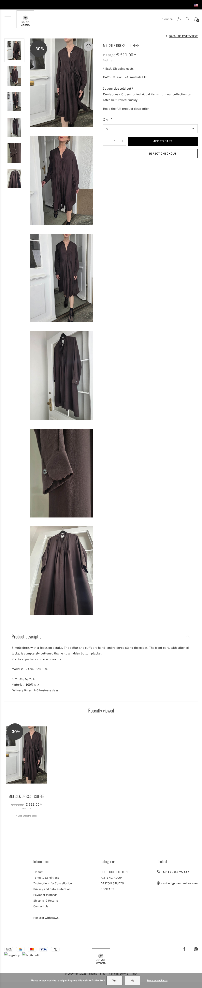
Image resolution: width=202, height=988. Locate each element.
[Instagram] (196, 949)
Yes (114, 980)
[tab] (101, 636)
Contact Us (40, 906)
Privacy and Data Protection (51, 889)
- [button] (107, 141)
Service (167, 19)
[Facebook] (184, 949)
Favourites (88, 46)
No (132, 980)
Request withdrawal (46, 917)
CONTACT (107, 889)
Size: (107, 119)
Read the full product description (126, 108)
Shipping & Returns (45, 900)
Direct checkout (162, 153)
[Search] (188, 19)
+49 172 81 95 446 (175, 872)
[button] (7, 18)
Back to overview (183, 36)
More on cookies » (157, 980)
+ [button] (122, 141)
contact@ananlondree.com (179, 883)
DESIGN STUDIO (112, 883)
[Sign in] (179, 19)
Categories (108, 861)
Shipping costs (123, 68)
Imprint (38, 872)
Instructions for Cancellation (52, 883)
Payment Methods (45, 894)
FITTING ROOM (111, 877)
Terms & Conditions (46, 877)
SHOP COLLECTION (114, 872)
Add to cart (162, 141)
